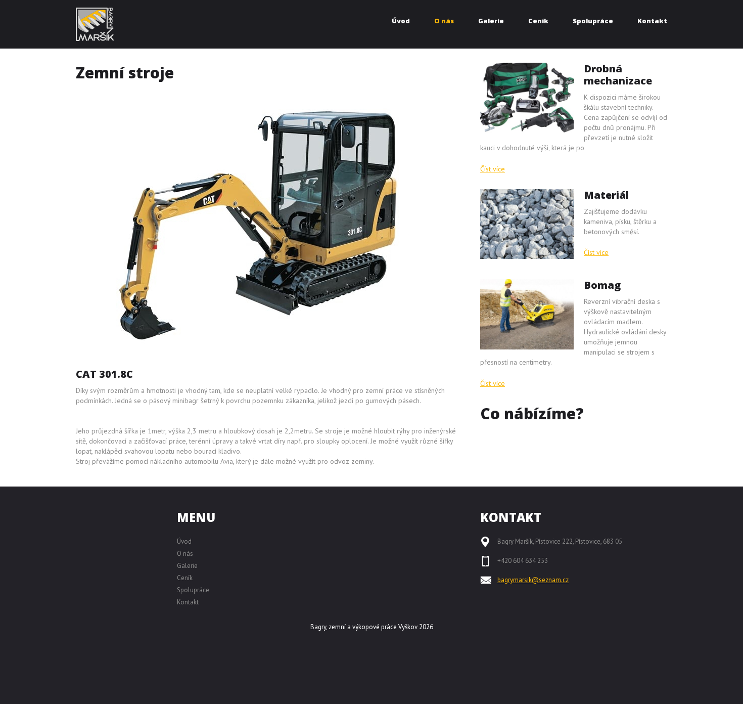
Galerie (187, 565)
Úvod (184, 541)
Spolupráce (193, 590)
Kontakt (188, 602)
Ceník (185, 578)
